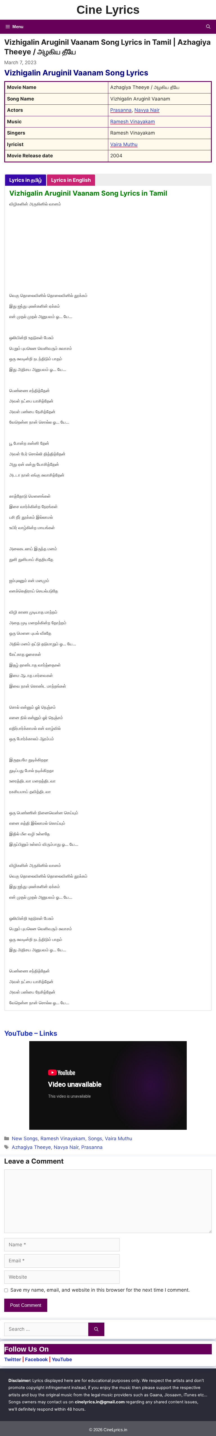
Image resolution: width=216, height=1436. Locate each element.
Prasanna (121, 110)
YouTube (62, 1359)
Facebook (36, 1359)
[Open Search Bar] (208, 27)
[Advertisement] (108, 250)
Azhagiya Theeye (31, 1147)
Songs (95, 1138)
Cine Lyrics (108, 9)
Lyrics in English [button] (71, 180)
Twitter (12, 1359)
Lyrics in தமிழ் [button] (25, 180)
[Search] (96, 1329)
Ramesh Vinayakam (132, 121)
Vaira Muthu (124, 144)
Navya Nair (146, 110)
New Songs (25, 1138)
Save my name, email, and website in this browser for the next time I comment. (100, 1290)
